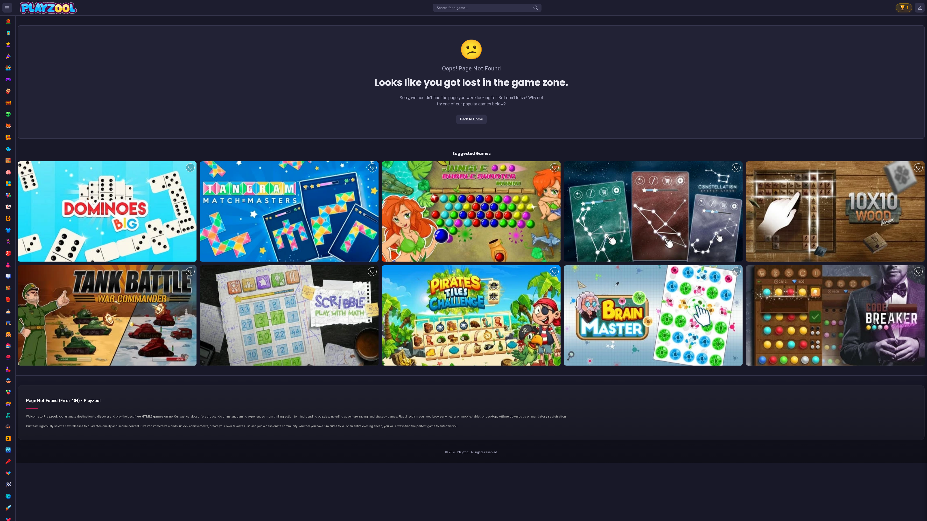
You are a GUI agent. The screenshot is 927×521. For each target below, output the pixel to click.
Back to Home (471, 119)
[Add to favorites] (190, 167)
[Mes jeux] (920, 8)
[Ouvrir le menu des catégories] (7, 8)
